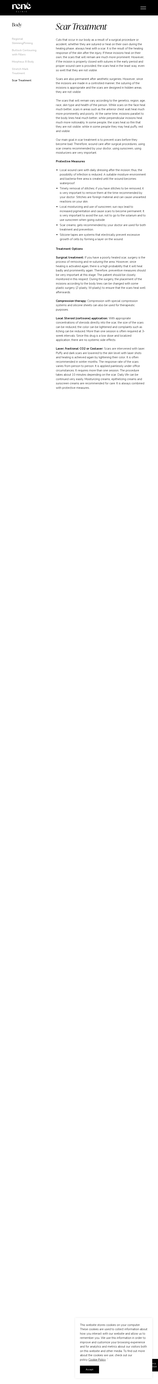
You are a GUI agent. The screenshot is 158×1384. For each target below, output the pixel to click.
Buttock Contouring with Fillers (24, 52)
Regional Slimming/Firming (22, 41)
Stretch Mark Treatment (20, 71)
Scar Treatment (21, 80)
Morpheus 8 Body (23, 62)
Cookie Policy (97, 1360)
